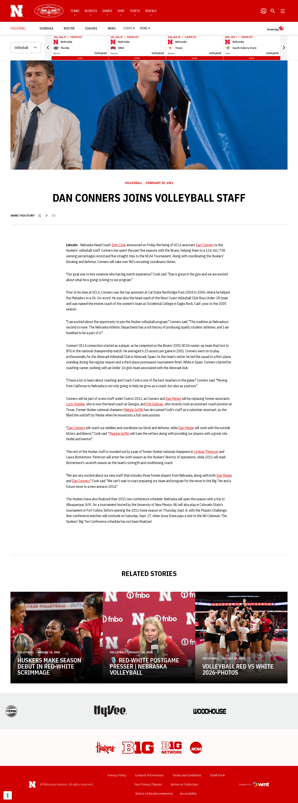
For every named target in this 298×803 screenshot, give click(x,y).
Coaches (91, 28)
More (143, 28)
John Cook (118, 245)
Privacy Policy (117, 775)
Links (80, 58)
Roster (69, 28)
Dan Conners (205, 245)
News (112, 28)
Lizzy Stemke (75, 404)
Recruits (91, 11)
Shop (121, 11)
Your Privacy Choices (148, 784)
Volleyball (133, 183)
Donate (107, 11)
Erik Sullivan (154, 404)
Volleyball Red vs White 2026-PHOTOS (238, 669)
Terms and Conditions (186, 775)
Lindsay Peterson (206, 451)
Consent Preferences (149, 775)
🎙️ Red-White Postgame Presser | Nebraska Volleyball (144, 666)
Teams (74, 11)
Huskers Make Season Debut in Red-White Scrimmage (49, 666)
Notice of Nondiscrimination (154, 794)
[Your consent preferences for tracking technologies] (7, 795)
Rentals (151, 11)
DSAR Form (217, 775)
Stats (127, 28)
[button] (48, 47)
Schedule (46, 28)
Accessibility (188, 793)
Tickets (135, 11)
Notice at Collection (184, 784)
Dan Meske (173, 398)
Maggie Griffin (133, 410)
